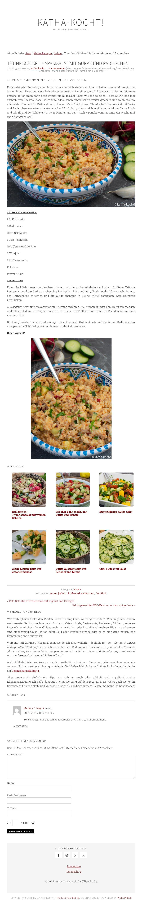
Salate (77, 589)
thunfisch (101, 593)
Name (10, 782)
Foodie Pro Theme (68, 897)
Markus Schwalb (34, 708)
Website (12, 808)
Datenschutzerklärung (25, 670)
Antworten (20, 726)
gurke (53, 593)
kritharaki (74, 593)
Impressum (74, 866)
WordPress (124, 897)
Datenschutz (74, 871)
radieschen (87, 593)
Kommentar (15, 754)
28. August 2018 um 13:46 (39, 713)
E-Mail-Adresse (16, 795)
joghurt (62, 593)
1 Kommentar (57, 68)
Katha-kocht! (71, 22)
